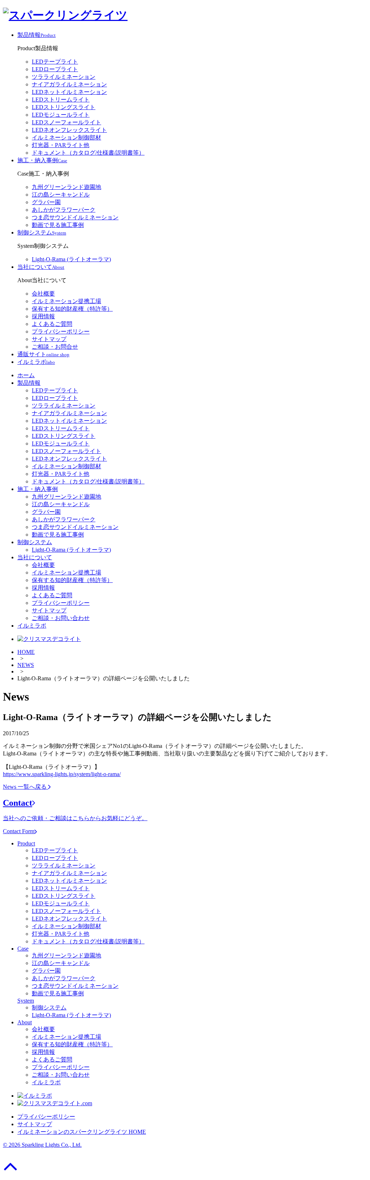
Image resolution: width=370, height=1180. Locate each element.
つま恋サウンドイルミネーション (75, 217)
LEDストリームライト (61, 99)
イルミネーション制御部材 (66, 137)
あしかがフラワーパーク (63, 210)
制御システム (34, 542)
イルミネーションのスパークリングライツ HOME (81, 1132)
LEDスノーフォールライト (66, 122)
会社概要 (43, 293)
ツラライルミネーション (63, 77)
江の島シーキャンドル (61, 194)
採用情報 (43, 316)
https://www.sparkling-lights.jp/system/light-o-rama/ (62, 774)
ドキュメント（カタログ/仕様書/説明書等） (88, 153)
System (25, 1001)
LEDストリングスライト (63, 107)
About (24, 1022)
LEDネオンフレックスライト (69, 130)
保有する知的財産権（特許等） (72, 309)
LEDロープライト (55, 69)
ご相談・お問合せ (55, 347)
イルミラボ (31, 626)
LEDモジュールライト (61, 115)
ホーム (26, 375)
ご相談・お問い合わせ (61, 618)
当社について (34, 557)
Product (26, 843)
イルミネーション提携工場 (66, 301)
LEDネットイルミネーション (69, 92)
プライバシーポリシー (61, 331)
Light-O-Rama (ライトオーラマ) (71, 259)
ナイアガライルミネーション (69, 84)
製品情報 (28, 383)
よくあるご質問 (52, 324)
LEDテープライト (55, 62)
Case (23, 949)
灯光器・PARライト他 (60, 145)
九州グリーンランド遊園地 (66, 187)
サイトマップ (49, 339)
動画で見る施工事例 (58, 225)
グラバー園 (46, 202)
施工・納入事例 (37, 489)
